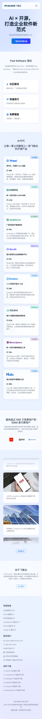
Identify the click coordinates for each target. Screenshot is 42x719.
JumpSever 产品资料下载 (14, 675)
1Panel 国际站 (8, 626)
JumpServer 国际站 (10, 622)
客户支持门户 (10, 648)
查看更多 (21, 551)
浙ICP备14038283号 (21, 702)
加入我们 (21, 586)
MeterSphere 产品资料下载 (15, 690)
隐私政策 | (14, 710)
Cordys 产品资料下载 (13, 686)
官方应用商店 (8, 618)
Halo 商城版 (7, 614)
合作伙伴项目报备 (11, 656)
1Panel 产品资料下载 (12, 671)
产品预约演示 (10, 652)
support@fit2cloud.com (14, 641)
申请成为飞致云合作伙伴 (14, 660)
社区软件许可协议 (25, 710)
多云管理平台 (8, 610)
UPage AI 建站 (8, 630)
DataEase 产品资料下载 (13, 679)
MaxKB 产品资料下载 (12, 682)
